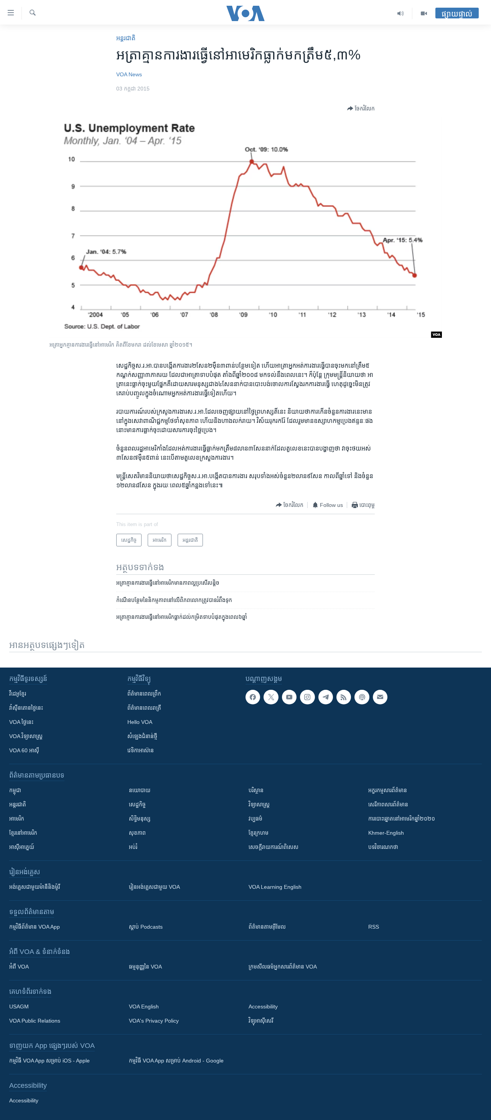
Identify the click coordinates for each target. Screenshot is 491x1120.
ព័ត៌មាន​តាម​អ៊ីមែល (267, 927)
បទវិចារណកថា (383, 847)
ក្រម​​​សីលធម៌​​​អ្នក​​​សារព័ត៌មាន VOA (283, 967)
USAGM (19, 1006)
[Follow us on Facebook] (253, 697)
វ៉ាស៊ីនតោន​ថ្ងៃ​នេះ (26, 708)
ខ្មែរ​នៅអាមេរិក (23, 833)
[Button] (361, 108)
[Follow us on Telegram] (325, 697)
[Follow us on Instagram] (307, 697)
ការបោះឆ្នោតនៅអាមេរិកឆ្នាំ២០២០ (401, 819)
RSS (373, 927)
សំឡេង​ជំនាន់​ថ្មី (142, 736)
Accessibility (263, 1006)
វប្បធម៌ (255, 819)
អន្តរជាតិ (125, 38)
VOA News (129, 74)
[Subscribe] (380, 697)
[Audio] (400, 13)
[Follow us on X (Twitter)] (271, 697)
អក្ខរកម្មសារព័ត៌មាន (387, 790)
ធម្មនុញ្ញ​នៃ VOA (145, 967)
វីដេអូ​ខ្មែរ (17, 694)
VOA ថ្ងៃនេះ (21, 722)
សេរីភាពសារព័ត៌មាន (388, 804)
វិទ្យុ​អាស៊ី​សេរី (261, 1021)
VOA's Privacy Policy (154, 1021)
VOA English (144, 1006)
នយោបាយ (139, 790)
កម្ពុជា (15, 790)
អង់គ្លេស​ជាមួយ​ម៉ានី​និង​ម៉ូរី (34, 887)
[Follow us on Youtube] (289, 697)
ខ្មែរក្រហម (259, 833)
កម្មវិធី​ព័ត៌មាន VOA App (34, 927)
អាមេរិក (16, 819)
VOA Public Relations (34, 1021)
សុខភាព (137, 833)
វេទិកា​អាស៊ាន (140, 750)
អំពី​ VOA (19, 967)
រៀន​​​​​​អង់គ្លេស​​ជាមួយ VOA (154, 887)
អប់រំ (133, 847)
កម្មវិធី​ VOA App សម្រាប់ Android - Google (176, 1061)
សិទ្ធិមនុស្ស (139, 819)
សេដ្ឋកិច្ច (137, 804)
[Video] (423, 13)
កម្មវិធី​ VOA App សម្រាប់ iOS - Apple (49, 1061)
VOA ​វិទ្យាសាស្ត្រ (26, 736)
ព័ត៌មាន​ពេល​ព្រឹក (144, 694)
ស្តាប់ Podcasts (146, 927)
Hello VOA (139, 722)
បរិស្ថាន (256, 790)
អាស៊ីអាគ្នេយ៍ (21, 847)
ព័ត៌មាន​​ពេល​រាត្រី (144, 708)
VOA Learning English (275, 887)
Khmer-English (386, 833)
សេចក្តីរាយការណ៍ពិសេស (273, 847)
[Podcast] (361, 697)
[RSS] (343, 697)
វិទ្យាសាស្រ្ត (259, 804)
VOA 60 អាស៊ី (24, 750)
